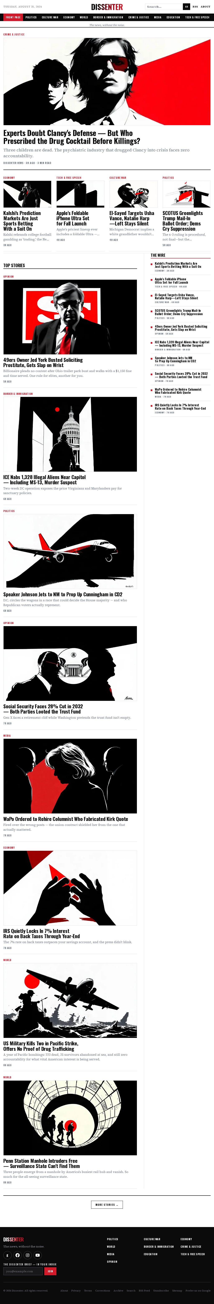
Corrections (102, 1290)
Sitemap (177, 1290)
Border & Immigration (108, 17)
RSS (195, 6)
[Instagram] (27, 1255)
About (206, 6)
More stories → (107, 1204)
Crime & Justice (138, 17)
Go (186, 6)
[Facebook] (17, 1255)
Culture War (50, 17)
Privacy (76, 1290)
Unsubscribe (161, 1290)
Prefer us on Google (198, 1290)
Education (173, 17)
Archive (118, 1290)
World (84, 17)
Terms (88, 1290)
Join (50, 1271)
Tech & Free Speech (197, 17)
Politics (31, 17)
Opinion (112, 1261)
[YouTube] (37, 1255)
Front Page (13, 17)
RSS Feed (144, 1290)
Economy (69, 17)
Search (131, 1290)
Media (158, 17)
